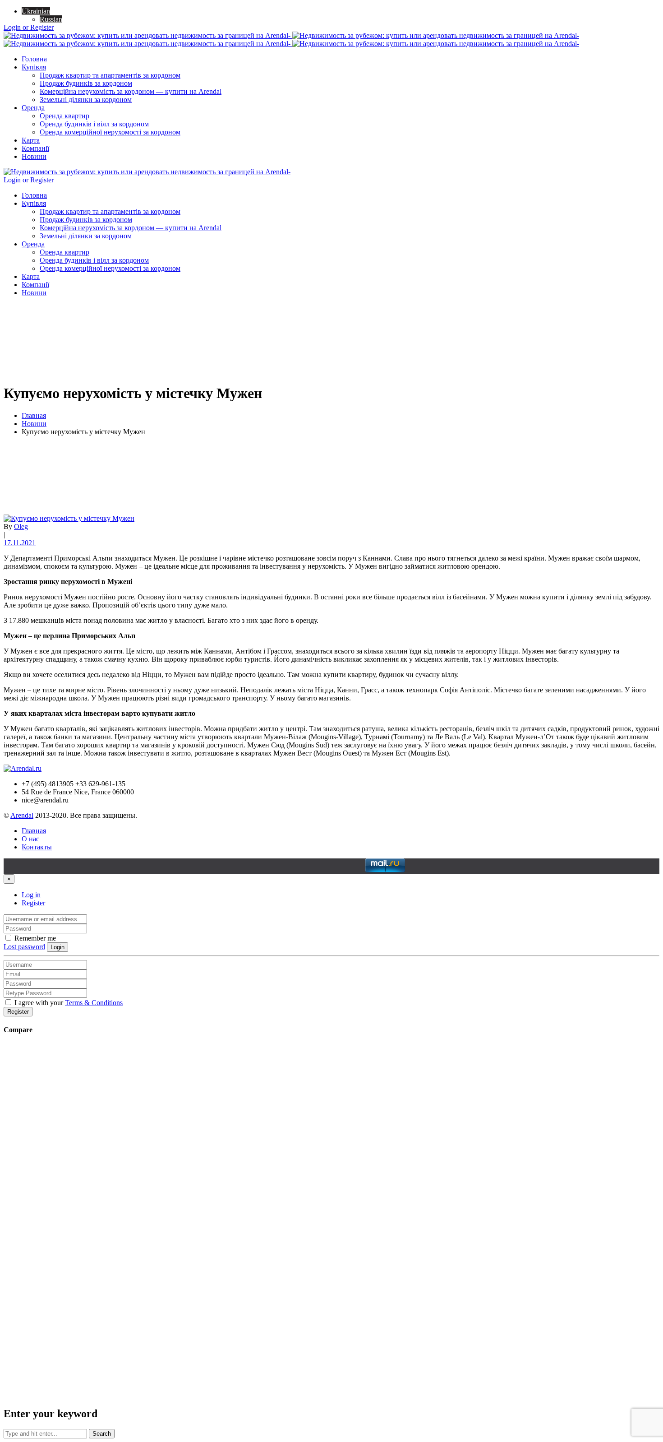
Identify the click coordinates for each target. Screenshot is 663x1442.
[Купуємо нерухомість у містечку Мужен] (69, 518)
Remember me (34, 938)
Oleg (21, 526)
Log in (31, 895)
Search (101, 1433)
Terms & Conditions (94, 1002)
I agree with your (68, 1002)
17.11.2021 (20, 543)
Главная (34, 415)
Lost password (24, 947)
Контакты (37, 847)
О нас (30, 839)
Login (57, 947)
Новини (34, 423)
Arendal (21, 815)
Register (33, 903)
